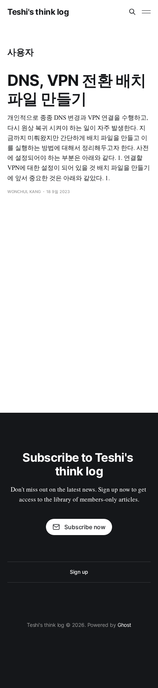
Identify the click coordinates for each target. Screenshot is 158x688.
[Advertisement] (79, 300)
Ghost (125, 625)
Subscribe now (84, 527)
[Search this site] (132, 11)
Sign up (79, 572)
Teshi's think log (38, 12)
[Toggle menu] (146, 11)
